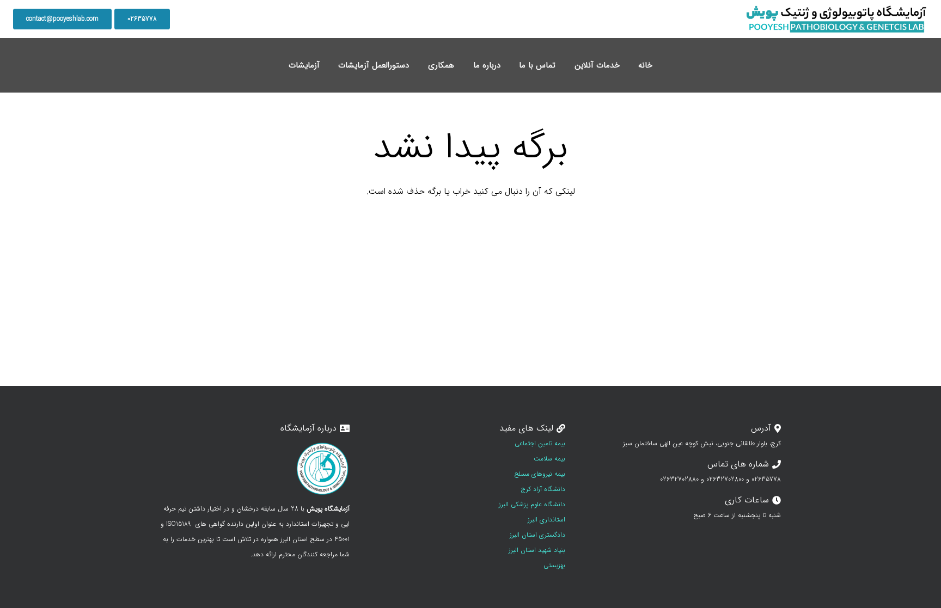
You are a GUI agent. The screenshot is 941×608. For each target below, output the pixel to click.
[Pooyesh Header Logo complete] (836, 19)
